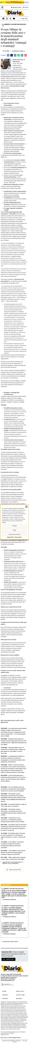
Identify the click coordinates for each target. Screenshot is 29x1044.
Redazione (19, 998)
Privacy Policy (18, 537)
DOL (13, 980)
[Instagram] (7, 19)
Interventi (5, 998)
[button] (26, 506)
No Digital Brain (11, 979)
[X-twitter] (10, 19)
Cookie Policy (10, 537)
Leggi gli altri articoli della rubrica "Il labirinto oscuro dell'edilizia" (12, 862)
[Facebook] (3, 19)
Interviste (5, 995)
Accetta (14, 526)
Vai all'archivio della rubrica (10, 942)
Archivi (4, 991)
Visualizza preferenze (14, 534)
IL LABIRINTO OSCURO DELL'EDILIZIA (14, 24)
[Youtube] (14, 19)
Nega (14, 530)
